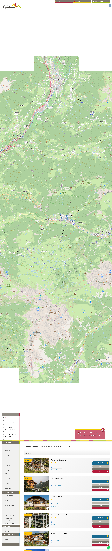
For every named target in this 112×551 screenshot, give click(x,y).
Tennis (6, 475)
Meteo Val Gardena (8, 520)
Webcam (6, 542)
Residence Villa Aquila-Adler (60, 515)
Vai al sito (101, 471)
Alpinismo (7, 455)
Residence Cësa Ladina (58, 460)
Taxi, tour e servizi (8, 510)
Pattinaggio (7, 463)
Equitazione (7, 483)
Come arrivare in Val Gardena (10, 523)
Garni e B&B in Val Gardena (10, 424)
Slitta (6, 460)
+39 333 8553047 (56, 469)
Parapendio (7, 470)
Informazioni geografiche (10, 497)
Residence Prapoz (57, 497)
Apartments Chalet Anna (59, 533)
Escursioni (7, 468)
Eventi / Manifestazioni (9, 505)
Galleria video (7, 539)
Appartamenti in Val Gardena (10, 432)
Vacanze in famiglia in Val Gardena (10, 489)
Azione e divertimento (9, 486)
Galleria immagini (8, 536)
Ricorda (100, 466)
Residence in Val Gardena (10, 429)
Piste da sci (7, 445)
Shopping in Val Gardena (9, 518)
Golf (5, 481)
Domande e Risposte (9, 500)
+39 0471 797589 (56, 506)
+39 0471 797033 (56, 524)
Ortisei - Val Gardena (57, 467)
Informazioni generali (9, 495)
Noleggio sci (7, 450)
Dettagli (100, 487)
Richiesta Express (8, 417)
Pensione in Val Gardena (9, 422)
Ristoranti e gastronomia (9, 515)
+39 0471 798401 (56, 487)
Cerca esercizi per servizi (10, 439)
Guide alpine (7, 465)
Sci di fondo (7, 452)
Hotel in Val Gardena (9, 420)
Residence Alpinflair (57, 478)
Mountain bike (7, 478)
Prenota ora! (101, 463)
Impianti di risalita (8, 513)
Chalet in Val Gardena (9, 427)
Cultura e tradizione (8, 502)
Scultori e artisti (8, 528)
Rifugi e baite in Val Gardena (10, 434)
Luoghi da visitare (8, 508)
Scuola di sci (7, 447)
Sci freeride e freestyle (9, 457)
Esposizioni (7, 531)
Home (4, 544)
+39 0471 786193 (56, 542)
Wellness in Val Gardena (9, 436)
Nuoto (6, 473)
